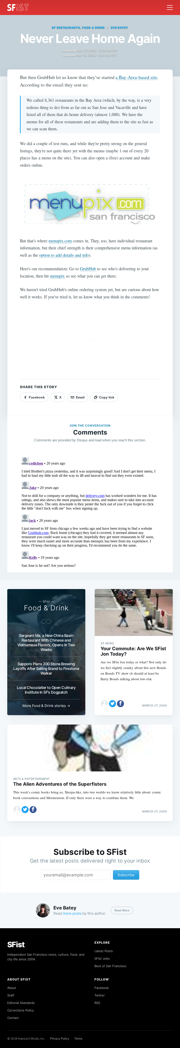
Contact (13, 1018)
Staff (10, 995)
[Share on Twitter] (112, 704)
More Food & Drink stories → (46, 705)
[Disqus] (90, 513)
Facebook (101, 988)
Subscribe (126, 875)
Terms (78, 1038)
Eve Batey (119, 27)
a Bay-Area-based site (136, 77)
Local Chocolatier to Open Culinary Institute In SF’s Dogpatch (46, 690)
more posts (72, 913)
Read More (122, 910)
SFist (16, 944)
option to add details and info (64, 255)
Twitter (99, 995)
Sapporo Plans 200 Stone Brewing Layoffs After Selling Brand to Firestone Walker (46, 668)
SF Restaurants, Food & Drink (78, 27)
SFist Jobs (102, 958)
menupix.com (60, 241)
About (11, 988)
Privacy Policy (59, 1038)
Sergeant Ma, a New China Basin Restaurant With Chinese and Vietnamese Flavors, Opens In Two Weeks (46, 642)
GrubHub (88, 268)
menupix (57, 276)
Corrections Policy (20, 1010)
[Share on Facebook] (120, 704)
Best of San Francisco (110, 966)
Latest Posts (103, 951)
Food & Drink (46, 608)
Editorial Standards (21, 1003)
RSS (97, 1003)
